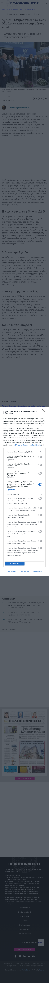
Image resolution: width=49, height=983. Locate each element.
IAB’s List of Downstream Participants (27, 445)
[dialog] (24, 491)
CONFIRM (14, 563)
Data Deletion (12, 572)
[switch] (40, 457)
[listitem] (24, 452)
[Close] (44, 411)
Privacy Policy (37, 572)
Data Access (24, 572)
